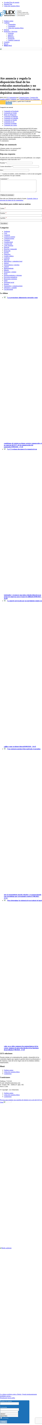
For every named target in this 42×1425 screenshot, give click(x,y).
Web (1, 170)
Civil (5, 233)
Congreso (7, 240)
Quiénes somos (8, 1070)
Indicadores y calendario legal (13, 261)
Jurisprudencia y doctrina (11, 265)
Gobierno (13, 99)
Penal (5, 273)
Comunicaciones (24, 97)
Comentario (4, 179)
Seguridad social (9, 282)
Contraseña (3, 1407)
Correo (3, 208)
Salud (5, 280)
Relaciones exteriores (10, 279)
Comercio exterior (9, 237)
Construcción (34, 97)
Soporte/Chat (8, 4)
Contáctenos (8, 1073)
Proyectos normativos (10, 277)
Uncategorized (8, 289)
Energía (6, 252)
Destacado (7, 251)
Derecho (6, 247)
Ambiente (7, 231)
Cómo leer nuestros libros (12, 6)
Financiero (7, 254)
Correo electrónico (6, 166)
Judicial (6, 263)
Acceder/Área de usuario (11, 2)
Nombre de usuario (6, 1401)
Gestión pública (5, 99)
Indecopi (6, 259)
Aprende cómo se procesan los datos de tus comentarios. (19, 199)
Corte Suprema (8, 245)
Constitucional (8, 242)
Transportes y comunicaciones (13, 286)
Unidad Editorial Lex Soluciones (30, 99)
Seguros (6, 284)
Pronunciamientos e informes (13, 275)
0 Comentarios (11, 97)
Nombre (3, 163)
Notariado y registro (10, 272)
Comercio (7, 235)
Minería (6, 270)
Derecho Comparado (10, 249)
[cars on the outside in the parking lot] (21, 49)
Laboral (6, 266)
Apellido (3, 218)
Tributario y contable (10, 287)
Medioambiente (8, 268)
